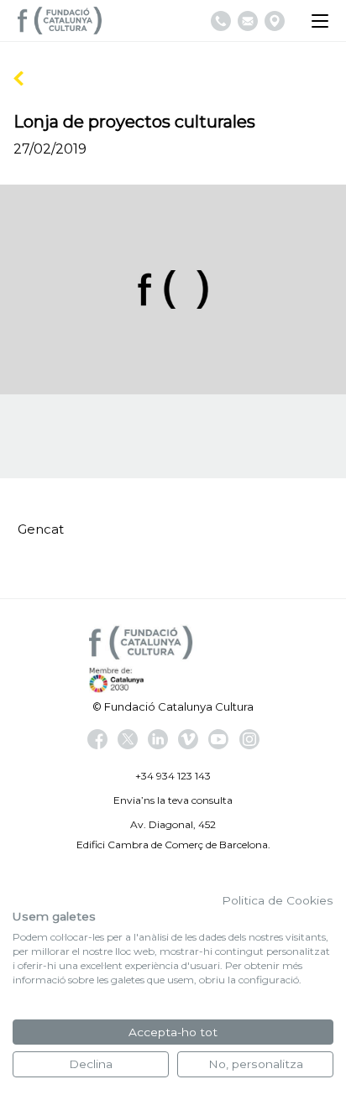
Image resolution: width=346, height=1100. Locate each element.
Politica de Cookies (277, 900)
